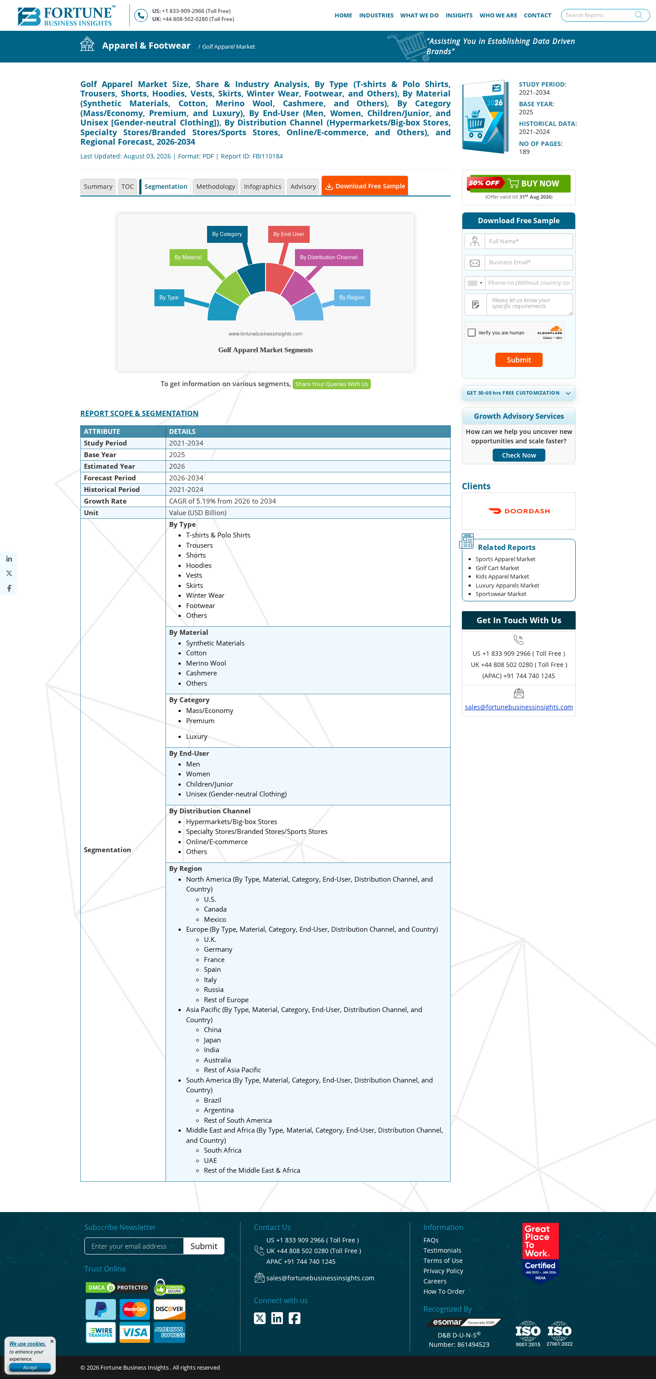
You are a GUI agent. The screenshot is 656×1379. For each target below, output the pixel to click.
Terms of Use (443, 1260)
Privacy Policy (443, 1271)
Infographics (263, 186)
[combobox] (475, 283)
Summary (98, 186)
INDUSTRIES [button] (376, 15)
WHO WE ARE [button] (498, 15)
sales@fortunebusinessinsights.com (519, 707)
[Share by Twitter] (9, 573)
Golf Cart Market (497, 568)
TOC (127, 186)
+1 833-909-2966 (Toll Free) (196, 11)
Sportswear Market (501, 594)
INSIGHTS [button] (459, 15)
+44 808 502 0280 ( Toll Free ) (524, 664)
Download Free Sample (369, 186)
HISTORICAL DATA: (548, 123)
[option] (519, 511)
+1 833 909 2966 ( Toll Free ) (523, 653)
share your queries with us (331, 384)
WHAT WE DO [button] (419, 15)
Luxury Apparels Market (508, 585)
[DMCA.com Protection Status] (118, 1287)
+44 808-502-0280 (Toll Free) (198, 19)
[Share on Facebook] (9, 588)
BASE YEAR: (536, 104)
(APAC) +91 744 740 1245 (518, 675)
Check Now (519, 455)
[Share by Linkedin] (9, 559)
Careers (435, 1281)
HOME (345, 15)
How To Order (444, 1291)
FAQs (431, 1240)
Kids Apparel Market (502, 576)
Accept (30, 1367)
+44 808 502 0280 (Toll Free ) (319, 1250)
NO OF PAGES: (541, 143)
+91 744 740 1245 (310, 1261)
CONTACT (538, 15)
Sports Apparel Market (506, 559)
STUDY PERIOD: (542, 84)
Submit (519, 360)
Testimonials (442, 1250)
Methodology (215, 186)
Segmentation (166, 186)
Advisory (303, 186)
